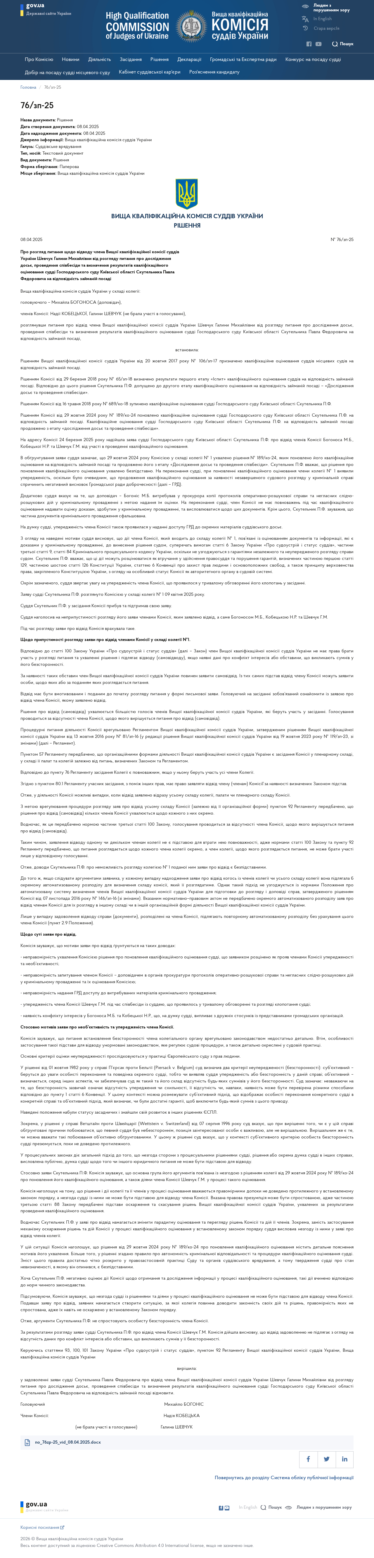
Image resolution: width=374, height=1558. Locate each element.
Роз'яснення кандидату (214, 72)
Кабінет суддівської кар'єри (150, 72)
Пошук (347, 44)
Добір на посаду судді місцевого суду (67, 73)
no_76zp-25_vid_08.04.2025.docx (68, 1442)
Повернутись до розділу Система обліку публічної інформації (284, 1478)
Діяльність (99, 59)
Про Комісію (39, 59)
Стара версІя (326, 28)
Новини (70, 59)
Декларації (189, 59)
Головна (28, 87)
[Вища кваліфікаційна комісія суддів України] (187, 26)
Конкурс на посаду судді (313, 59)
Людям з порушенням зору (332, 8)
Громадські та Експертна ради (243, 59)
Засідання (131, 59)
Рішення (159, 59)
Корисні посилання (40, 1527)
